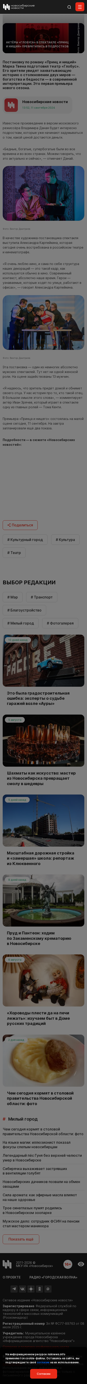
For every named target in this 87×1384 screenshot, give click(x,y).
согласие (43, 1362)
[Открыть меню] (79, 6)
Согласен (43, 1373)
